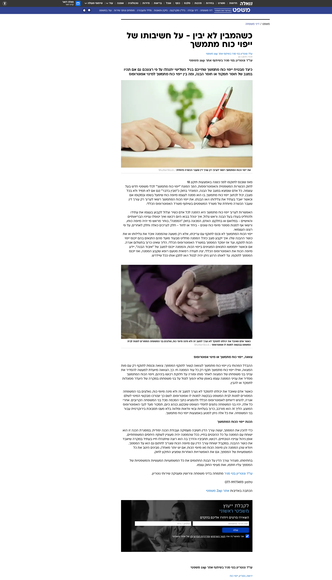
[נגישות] (5, 3)
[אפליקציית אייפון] (84, 10)
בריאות (158, 3)
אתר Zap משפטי (217, 491)
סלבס (187, 3)
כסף (177, 3)
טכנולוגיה (133, 3)
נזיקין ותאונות (161, 10)
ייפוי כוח (234, 576)
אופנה (120, 3)
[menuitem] (231, 3)
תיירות (146, 3)
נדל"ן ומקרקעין (177, 10)
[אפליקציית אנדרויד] (89, 10)
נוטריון (242, 576)
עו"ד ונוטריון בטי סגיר (238, 473)
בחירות (210, 3)
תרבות (198, 3)
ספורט (221, 3)
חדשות (233, 3)
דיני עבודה (192, 10)
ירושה (249, 576)
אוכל (168, 3)
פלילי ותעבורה (144, 10)
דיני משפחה (206, 10)
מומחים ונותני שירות (124, 10)
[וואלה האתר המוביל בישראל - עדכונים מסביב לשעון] (246, 3)
